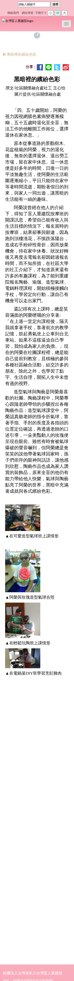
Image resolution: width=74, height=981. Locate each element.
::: (15, 4)
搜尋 (55, 4)
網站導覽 (27, 12)
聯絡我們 (13, 12)
